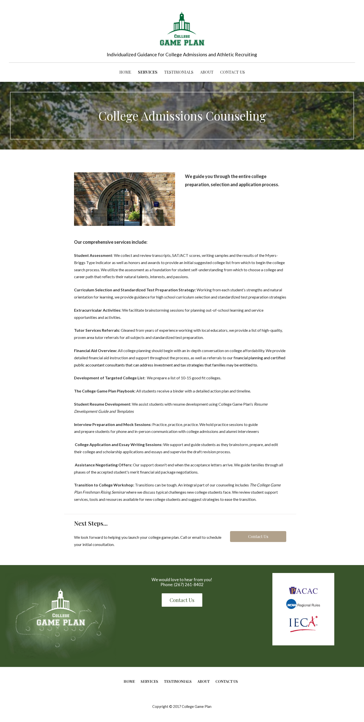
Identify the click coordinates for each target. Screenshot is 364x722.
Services (147, 72)
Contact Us (232, 72)
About (206, 72)
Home (125, 72)
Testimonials (178, 72)
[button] (258, 536)
